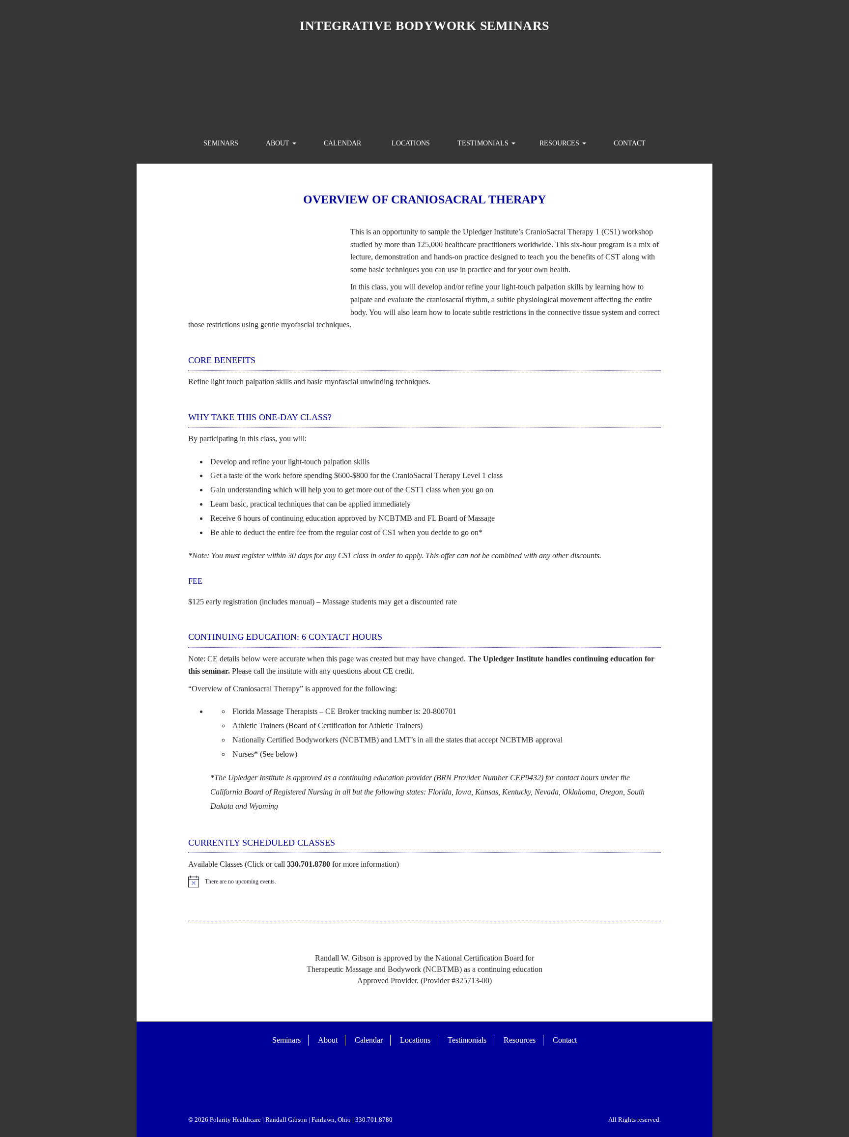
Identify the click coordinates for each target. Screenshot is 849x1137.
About (278, 143)
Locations (411, 143)
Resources (560, 143)
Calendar (342, 143)
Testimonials (483, 143)
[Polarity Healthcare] (424, 83)
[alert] (424, 881)
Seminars (220, 143)
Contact (630, 143)
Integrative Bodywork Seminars (424, 26)
